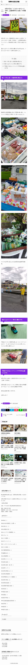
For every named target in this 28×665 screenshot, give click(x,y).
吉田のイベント (6, 15)
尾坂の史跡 (6, 591)
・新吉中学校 (4, 659)
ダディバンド (7, 541)
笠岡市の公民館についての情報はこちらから (11, 634)
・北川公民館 (4, 646)
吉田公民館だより (8, 571)
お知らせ (6, 526)
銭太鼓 (5, 606)
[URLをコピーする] (25, 410)
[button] (3, 410)
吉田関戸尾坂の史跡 (8, 585)
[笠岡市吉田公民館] (14, 1)
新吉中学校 (6, 597)
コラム (5, 535)
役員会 (5, 594)
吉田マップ (6, 568)
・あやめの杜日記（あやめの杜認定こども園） (11, 655)
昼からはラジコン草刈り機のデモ (13, 64)
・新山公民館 (4, 643)
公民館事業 (6, 556)
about (5, 520)
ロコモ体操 (6, 547)
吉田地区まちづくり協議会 (10, 576)
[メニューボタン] (26, 1)
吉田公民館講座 (7, 573)
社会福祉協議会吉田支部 (9, 600)
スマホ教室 (6, 538)
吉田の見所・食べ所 (8, 565)
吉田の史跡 (6, 562)
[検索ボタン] (1, 1)
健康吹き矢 (6, 553)
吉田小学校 (6, 579)
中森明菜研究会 (7, 550)
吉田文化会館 (14, 15)
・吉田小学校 (4, 657)
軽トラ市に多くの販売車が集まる (13, 61)
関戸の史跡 (6, 609)
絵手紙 (5, 603)
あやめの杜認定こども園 (9, 523)
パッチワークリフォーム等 (10, 544)
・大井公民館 (4, 645)
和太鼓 (5, 588)
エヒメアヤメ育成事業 (9, 532)
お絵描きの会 (7, 529)
